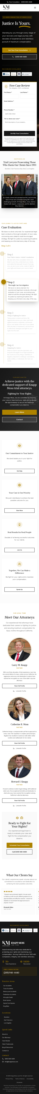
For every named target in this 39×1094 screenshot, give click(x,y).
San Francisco (8, 1020)
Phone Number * (9, 110)
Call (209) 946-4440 (19, 852)
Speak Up (19, 589)
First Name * (8, 92)
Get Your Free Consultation (18, 50)
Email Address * (9, 101)
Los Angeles (7, 1023)
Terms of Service (19, 1078)
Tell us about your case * (12, 118)
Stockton (6, 1017)
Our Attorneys (6, 1037)
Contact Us (5, 1050)
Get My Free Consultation (19, 133)
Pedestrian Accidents (9, 994)
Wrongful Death (8, 997)
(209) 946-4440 (26, 2)
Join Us (19, 550)
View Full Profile (19, 686)
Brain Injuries (7, 1000)
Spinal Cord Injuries (9, 1003)
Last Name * (24, 92)
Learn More (19, 412)
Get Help (19, 471)
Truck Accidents (8, 988)
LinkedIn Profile (21, 691)
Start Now (19, 510)
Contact (19, 419)
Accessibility (30, 1078)
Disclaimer (19, 1082)
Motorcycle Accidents (9, 991)
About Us (5, 1034)
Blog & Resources (7, 1047)
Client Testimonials (7, 1044)
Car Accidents (7, 985)
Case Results (6, 1041)
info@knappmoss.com (11, 1061)
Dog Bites (6, 1006)
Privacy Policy (9, 1078)
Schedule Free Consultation (19, 845)
